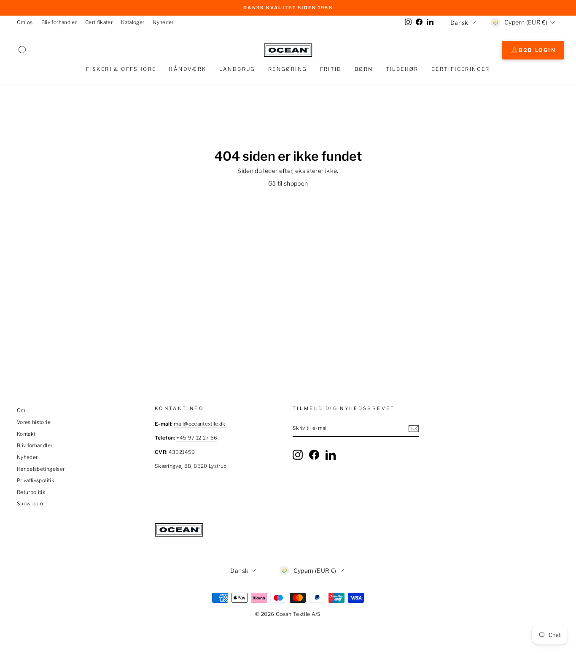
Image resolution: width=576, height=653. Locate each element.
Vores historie (34, 422)
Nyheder (163, 22)
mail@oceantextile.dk (200, 424)
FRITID (331, 69)
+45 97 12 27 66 (196, 438)
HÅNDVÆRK (187, 69)
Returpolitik (31, 492)
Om (21, 410)
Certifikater (99, 22)
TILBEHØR (402, 69)
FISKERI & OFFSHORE (121, 69)
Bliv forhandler (59, 22)
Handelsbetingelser (41, 469)
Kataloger (132, 22)
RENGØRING (287, 69)
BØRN (364, 69)
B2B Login (537, 50)
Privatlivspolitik (35, 480)
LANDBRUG (237, 69)
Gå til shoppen (288, 183)
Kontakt (26, 434)
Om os (25, 22)
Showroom (30, 504)
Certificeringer (460, 69)
